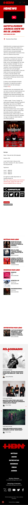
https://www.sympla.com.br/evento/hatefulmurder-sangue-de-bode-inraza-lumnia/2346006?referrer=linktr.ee (14, 181)
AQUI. (9, 86)
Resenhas (14, 464)
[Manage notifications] (3, 502)
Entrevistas (14, 460)
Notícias (6, 202)
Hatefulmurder (8, 204)
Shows (14, 457)
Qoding (17, 502)
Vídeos (14, 467)
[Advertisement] (14, 222)
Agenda (14, 471)
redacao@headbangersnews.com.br (14, 485)
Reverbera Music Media (11, 39)
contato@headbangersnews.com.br (14, 480)
